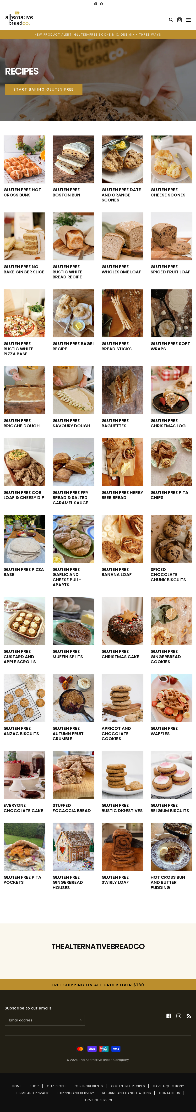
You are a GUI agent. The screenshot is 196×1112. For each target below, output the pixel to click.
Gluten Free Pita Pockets (22, 879)
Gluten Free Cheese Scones (168, 192)
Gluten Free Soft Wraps (170, 346)
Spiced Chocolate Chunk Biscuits (168, 574)
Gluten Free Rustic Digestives (122, 808)
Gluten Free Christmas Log (168, 423)
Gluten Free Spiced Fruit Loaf (171, 269)
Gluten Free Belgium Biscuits (170, 808)
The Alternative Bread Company (104, 1060)
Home (17, 1086)
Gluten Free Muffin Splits (68, 654)
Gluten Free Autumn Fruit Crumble (68, 733)
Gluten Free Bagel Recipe (73, 346)
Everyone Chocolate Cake (23, 808)
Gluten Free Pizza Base (24, 572)
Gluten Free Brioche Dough (22, 423)
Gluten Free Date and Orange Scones (121, 195)
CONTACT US (169, 1093)
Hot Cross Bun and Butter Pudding (168, 882)
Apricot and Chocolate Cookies (116, 733)
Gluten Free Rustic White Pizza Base (18, 349)
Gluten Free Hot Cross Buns (22, 192)
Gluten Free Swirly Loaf (115, 879)
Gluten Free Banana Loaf (117, 572)
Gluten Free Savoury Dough (71, 423)
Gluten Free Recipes (128, 1086)
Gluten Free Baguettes (115, 423)
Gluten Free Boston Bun (66, 192)
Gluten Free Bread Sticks (117, 346)
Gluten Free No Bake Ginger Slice (24, 269)
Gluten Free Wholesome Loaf (121, 269)
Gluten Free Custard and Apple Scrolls (20, 656)
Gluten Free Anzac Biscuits (21, 731)
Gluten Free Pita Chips (169, 495)
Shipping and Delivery (75, 1093)
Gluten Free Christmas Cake (120, 654)
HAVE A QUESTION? (168, 1086)
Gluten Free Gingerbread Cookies (166, 656)
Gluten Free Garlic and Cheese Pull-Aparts (67, 577)
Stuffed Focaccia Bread (72, 808)
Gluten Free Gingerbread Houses (68, 882)
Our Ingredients (89, 1086)
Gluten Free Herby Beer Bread (122, 495)
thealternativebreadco (97, 946)
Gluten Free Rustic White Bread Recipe (67, 272)
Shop (34, 1086)
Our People (56, 1086)
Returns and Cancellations (126, 1093)
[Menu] (188, 19)
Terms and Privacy (32, 1093)
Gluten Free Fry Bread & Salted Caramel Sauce (70, 497)
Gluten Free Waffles (164, 731)
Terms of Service (98, 1100)
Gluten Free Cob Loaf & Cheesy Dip (24, 495)
